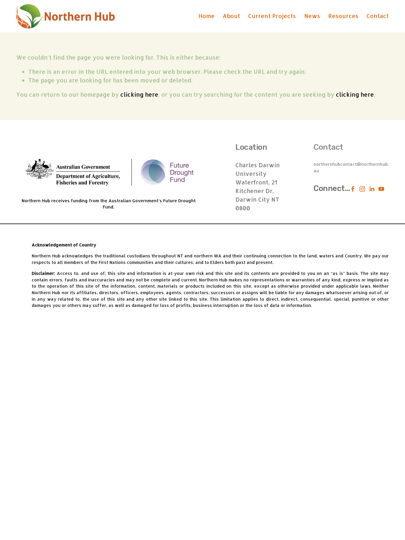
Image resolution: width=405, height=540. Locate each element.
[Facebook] (353, 189)
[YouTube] (381, 189)
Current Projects (272, 16)
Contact (377, 16)
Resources (343, 16)
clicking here (139, 94)
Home (206, 16)
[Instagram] (362, 189)
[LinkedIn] (372, 189)
